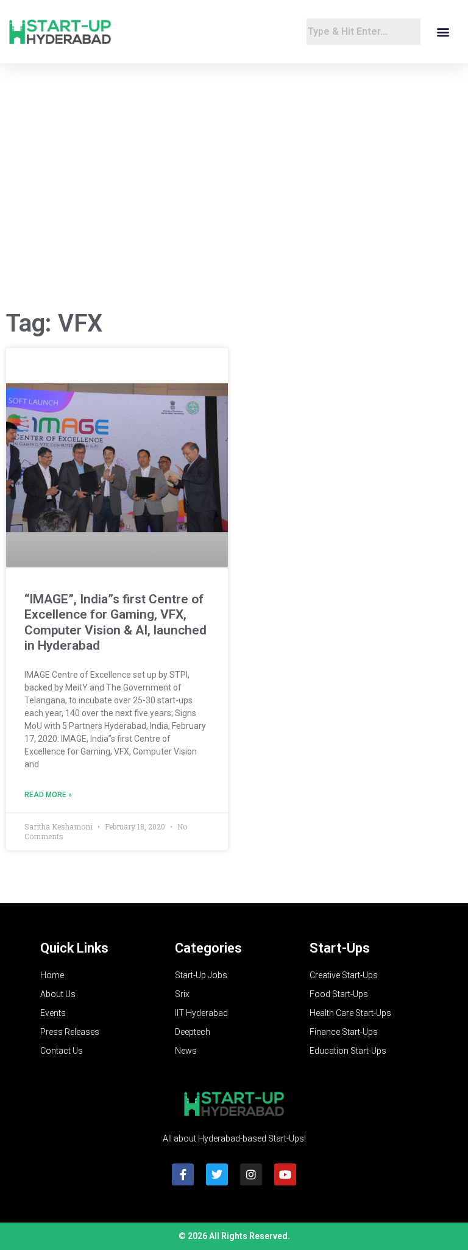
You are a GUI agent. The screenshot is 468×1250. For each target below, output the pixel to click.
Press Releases (69, 1032)
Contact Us (61, 1051)
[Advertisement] (234, 201)
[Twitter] (217, 1174)
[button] (443, 32)
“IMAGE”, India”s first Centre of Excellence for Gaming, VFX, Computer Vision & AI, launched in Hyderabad (115, 622)
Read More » (48, 794)
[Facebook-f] (183, 1174)
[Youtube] (285, 1174)
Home (52, 975)
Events (53, 1013)
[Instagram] (251, 1174)
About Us (58, 994)
